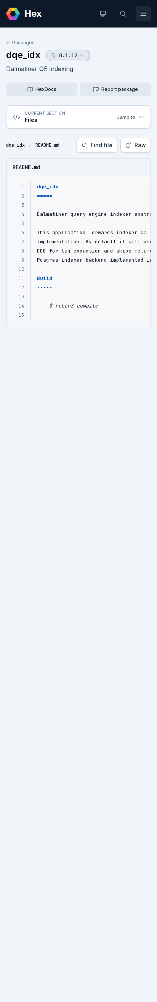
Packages (23, 42)
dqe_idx (23, 54)
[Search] (123, 13)
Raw (140, 145)
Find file (101, 145)
